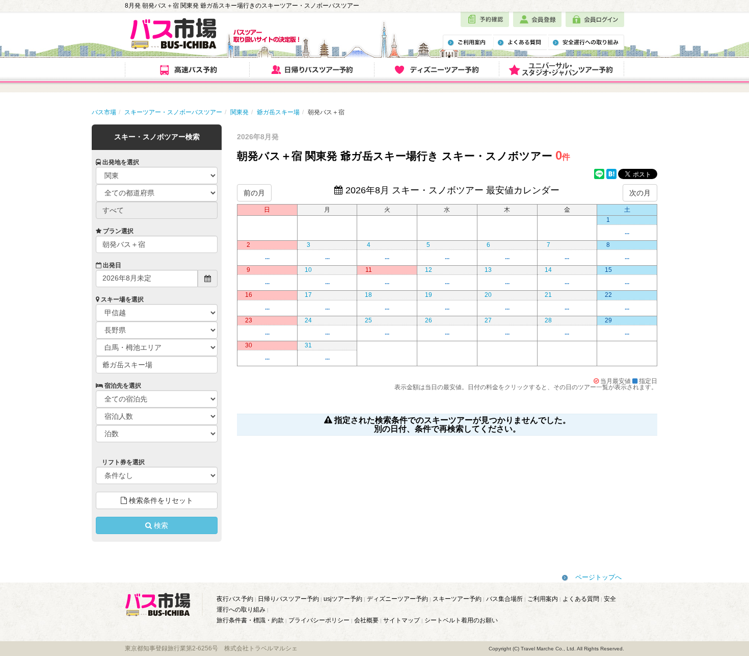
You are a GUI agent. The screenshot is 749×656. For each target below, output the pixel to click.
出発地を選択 (120, 162)
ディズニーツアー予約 (397, 598)
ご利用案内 (542, 598)
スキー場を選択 (121, 299)
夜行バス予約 (235, 598)
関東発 (239, 112)
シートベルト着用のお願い (461, 620)
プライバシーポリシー (319, 620)
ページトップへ (598, 577)
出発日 (111, 265)
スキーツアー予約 (457, 598)
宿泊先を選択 (122, 385)
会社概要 (366, 620)
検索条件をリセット (160, 500)
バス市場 (104, 112)
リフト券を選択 (122, 462)
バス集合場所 (504, 598)
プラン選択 (117, 231)
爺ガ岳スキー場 (278, 112)
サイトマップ (401, 620)
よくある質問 (581, 598)
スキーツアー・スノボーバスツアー (173, 112)
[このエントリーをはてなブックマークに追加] (611, 174)
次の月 (640, 193)
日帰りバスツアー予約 (288, 598)
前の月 (254, 193)
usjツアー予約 (343, 598)
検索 (160, 525)
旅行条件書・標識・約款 (250, 620)
